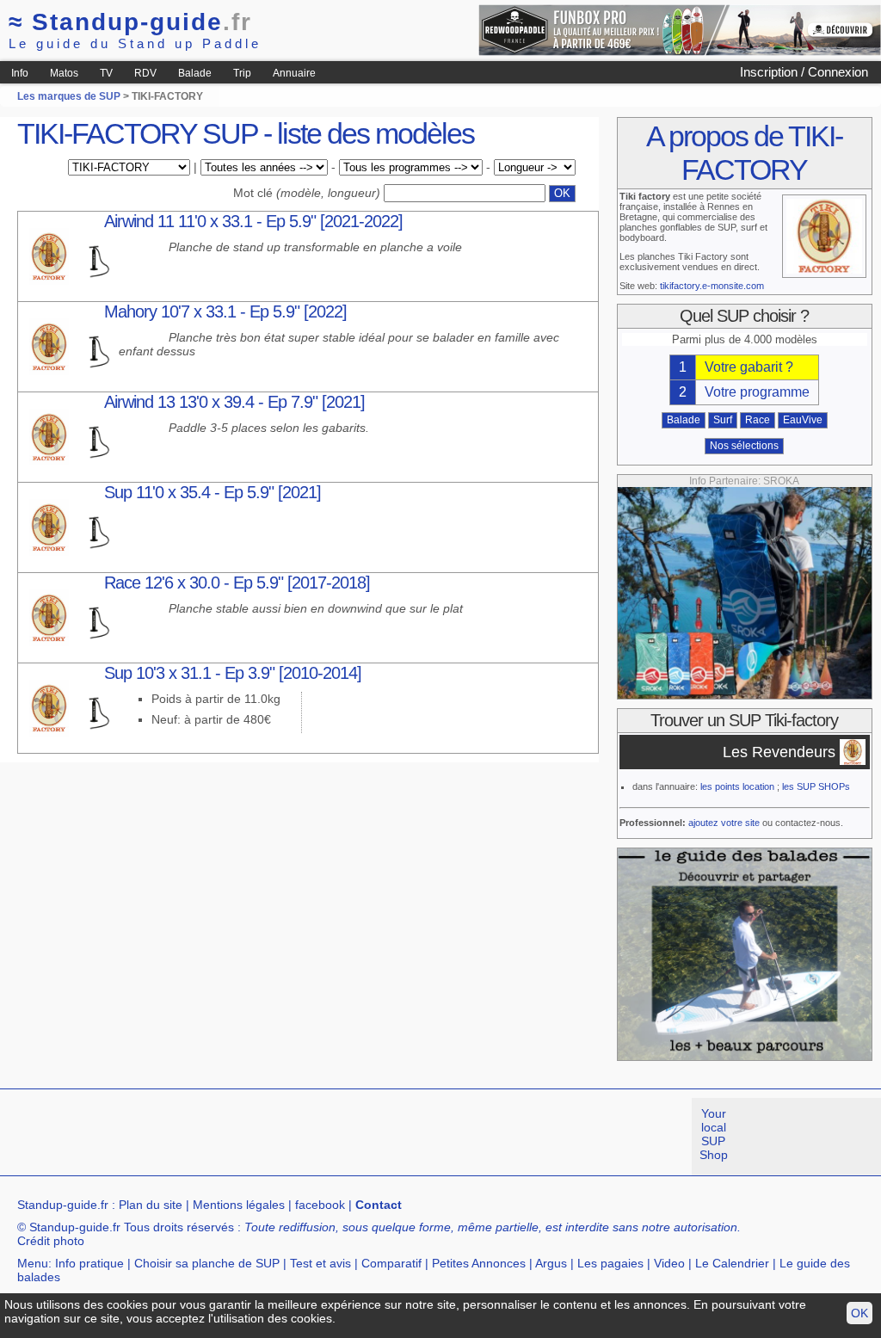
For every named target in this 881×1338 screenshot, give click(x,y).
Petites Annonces (479, 1263)
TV (106, 73)
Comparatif (391, 1263)
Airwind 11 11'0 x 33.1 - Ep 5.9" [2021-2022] (253, 221)
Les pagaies (610, 1263)
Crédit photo (50, 1241)
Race (757, 420)
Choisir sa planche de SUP (207, 1263)
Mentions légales (239, 1205)
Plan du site (150, 1205)
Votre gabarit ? (749, 367)
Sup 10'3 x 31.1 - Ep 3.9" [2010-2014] (232, 672)
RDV (145, 73)
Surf (722, 420)
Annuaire (294, 73)
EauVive (802, 420)
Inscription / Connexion (804, 72)
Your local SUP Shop (713, 1134)
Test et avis (320, 1263)
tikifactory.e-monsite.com (712, 286)
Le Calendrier (732, 1263)
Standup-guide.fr (62, 1205)
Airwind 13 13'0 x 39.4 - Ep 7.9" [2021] (234, 401)
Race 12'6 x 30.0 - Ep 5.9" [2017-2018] (237, 582)
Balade (195, 73)
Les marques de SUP (68, 96)
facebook (320, 1205)
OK (859, 1313)
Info (19, 73)
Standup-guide (130, 22)
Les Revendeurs (779, 752)
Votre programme (757, 392)
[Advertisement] (313, 1136)
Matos (64, 73)
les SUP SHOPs (816, 786)
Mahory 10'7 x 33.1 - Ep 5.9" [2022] (225, 311)
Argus (551, 1263)
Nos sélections (744, 446)
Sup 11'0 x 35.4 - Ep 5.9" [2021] (212, 492)
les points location (737, 786)
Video (669, 1263)
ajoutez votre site (724, 822)
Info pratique (89, 1263)
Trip (242, 73)
